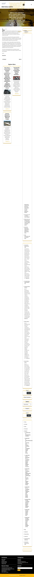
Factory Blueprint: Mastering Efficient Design (7, 116)
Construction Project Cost (22, 561)
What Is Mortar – (26, 321)
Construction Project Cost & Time (26, 246)
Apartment (19, 559)
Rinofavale (20, 31)
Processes (26, 428)
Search (27, 390)
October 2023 (4, 563)
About (25, 426)
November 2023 (4, 562)
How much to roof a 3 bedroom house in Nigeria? (27, 215)
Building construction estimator (26, 31)
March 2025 (3, 559)
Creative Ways (20, 563)
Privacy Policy (26, 534)
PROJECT (25, 431)
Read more (27, 278)
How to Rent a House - (5, 572)
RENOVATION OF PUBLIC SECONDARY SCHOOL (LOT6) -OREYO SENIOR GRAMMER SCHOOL (27, 522)
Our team (25, 424)
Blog (25, 529)
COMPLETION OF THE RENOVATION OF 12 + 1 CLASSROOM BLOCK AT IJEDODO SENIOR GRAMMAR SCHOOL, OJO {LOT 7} (27, 461)
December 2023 (4, 561)
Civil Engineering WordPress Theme (17, 575)
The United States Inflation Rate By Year (27, 282)
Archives (27, 401)
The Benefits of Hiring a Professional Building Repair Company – (17, 71)
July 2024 (3, 560)
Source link (4, 55)
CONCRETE (19, 560)
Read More (7, 108)
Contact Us (26, 531)
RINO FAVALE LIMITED (7, 7)
